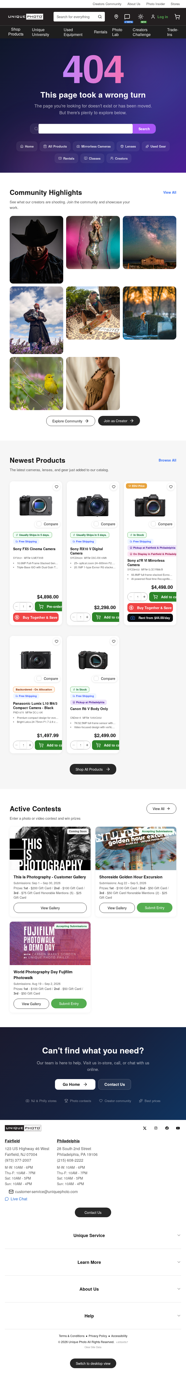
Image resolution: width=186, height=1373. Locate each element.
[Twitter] (145, 1128)
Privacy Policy (98, 1335)
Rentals (100, 32)
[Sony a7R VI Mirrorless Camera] (150, 505)
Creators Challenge (142, 32)
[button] (177, 17)
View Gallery (50, 907)
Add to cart (113, 617)
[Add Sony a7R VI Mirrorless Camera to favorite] (170, 487)
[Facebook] (167, 1128)
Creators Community (107, 3)
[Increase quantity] (30, 606)
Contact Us (114, 1084)
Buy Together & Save (40, 617)
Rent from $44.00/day (154, 617)
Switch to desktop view (93, 1363)
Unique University (40, 32)
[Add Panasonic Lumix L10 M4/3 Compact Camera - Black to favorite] (56, 641)
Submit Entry (154, 907)
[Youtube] (178, 1128)
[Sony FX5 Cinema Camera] (36, 505)
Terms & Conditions (72, 1335)
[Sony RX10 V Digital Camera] (93, 505)
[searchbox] (79, 16)
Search (144, 128)
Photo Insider (155, 3)
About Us (133, 3)
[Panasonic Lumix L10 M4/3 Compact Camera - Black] (36, 660)
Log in (162, 16)
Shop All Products (89, 769)
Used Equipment (73, 32)
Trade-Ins (172, 32)
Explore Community (67, 421)
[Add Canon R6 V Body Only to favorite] (113, 641)
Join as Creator (115, 420)
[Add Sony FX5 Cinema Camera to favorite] (56, 487)
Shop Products (15, 31)
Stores (175, 3)
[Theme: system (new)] (140, 16)
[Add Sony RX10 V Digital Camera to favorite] (113, 487)
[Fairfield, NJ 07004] (116, 16)
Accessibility (119, 1335)
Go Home (71, 1084)
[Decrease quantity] (16, 606)
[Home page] (25, 17)
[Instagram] (156, 1128)
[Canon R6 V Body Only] (93, 660)
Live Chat (19, 1199)
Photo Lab (117, 32)
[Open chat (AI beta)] (127, 16)
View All (158, 808)
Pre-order (54, 606)
